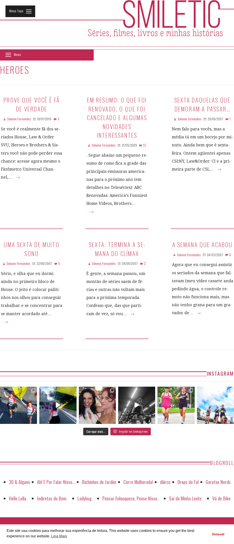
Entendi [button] (218, 534)
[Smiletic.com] (117, 25)
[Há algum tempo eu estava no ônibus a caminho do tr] (18, 405)
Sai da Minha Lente (185, 498)
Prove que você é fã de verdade (31, 104)
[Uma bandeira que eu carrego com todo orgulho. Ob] (57, 405)
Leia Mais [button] (59, 536)
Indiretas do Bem (51, 498)
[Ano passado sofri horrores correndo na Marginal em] (215, 405)
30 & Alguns (19, 481)
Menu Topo (16, 10)
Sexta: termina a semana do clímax (117, 248)
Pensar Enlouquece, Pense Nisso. (130, 498)
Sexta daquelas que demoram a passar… (202, 104)
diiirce (165, 481)
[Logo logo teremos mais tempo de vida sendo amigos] (97, 405)
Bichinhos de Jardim (99, 481)
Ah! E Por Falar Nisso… (56, 481)
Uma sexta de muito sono (31, 248)
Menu (17, 54)
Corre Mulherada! (138, 481)
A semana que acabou (202, 244)
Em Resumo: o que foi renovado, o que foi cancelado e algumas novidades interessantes (117, 117)
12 (144, 145)
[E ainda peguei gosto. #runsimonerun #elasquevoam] (136, 405)
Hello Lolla (17, 498)
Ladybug (84, 498)
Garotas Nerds (218, 481)
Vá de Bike (221, 498)
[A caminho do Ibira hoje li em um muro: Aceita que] (175, 405)
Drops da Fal (188, 481)
